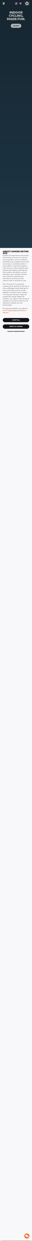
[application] (26, 1236)
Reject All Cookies (16, 326)
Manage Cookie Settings (16, 331)
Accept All (16, 320)
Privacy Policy (11, 310)
